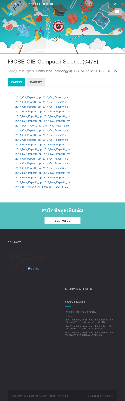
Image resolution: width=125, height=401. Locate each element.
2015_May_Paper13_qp (28, 182)
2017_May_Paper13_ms (56, 121)
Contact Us (62, 221)
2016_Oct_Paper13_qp (28, 139)
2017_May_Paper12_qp (28, 116)
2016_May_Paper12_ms (56, 149)
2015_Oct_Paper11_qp (28, 158)
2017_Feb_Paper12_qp (28, 125)
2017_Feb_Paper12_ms (56, 125)
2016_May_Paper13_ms (56, 154)
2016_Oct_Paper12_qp (28, 135)
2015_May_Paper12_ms (56, 177)
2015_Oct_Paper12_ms (55, 163)
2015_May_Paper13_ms (56, 182)
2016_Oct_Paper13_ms (55, 139)
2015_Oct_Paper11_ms (55, 158)
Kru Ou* (108, 395)
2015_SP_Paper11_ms (55, 187)
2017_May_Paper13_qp (28, 121)
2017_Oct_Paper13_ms (55, 106)
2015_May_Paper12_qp (28, 177)
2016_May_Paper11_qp (28, 144)
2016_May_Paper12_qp (28, 149)
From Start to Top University (80, 311)
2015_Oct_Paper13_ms (55, 168)
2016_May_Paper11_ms (56, 144)
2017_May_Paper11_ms (56, 111)
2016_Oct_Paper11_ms (55, 130)
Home (11, 70)
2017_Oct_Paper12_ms (55, 102)
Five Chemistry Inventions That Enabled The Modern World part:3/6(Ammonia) (89, 333)
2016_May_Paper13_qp (28, 154)
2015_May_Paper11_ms (56, 172)
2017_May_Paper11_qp (28, 111)
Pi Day (68, 315)
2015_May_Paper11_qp (28, 172)
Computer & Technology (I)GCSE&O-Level (64, 70)
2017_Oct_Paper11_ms (55, 97)
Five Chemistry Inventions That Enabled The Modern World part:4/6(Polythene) (89, 327)
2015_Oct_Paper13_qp (28, 168)
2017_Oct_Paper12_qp (28, 102)
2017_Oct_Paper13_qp (28, 106)
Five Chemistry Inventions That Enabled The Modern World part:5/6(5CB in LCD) (89, 320)
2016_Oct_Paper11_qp (28, 130)
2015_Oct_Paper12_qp (28, 163)
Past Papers (26, 70)
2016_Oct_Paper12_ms (55, 135)
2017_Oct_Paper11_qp (28, 97)
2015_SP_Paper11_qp (27, 187)
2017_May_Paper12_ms (56, 116)
